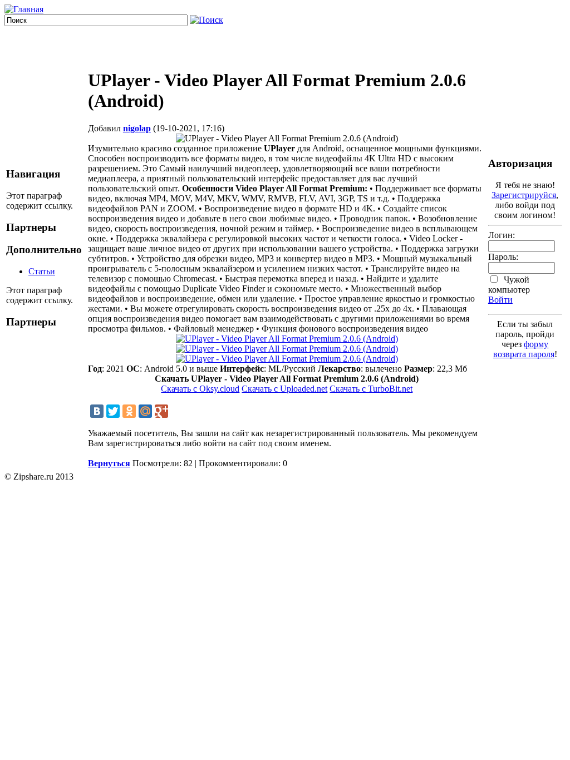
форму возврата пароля (523, 349)
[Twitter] (113, 411)
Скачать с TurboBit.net (371, 388)
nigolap (137, 128)
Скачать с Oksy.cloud (200, 388)
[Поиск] (206, 19)
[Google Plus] (161, 411)
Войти (500, 299)
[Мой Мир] (145, 411)
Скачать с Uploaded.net (284, 388)
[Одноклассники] (129, 411)
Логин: (501, 235)
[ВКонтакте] (97, 411)
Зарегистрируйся (524, 195)
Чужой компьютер (509, 284)
